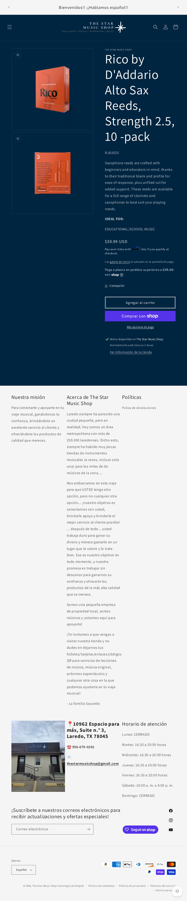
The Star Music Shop (44, 885)
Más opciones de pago (140, 327)
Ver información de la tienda (131, 352)
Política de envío (166, 890)
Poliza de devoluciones (139, 408)
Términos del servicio (163, 885)
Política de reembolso (101, 885)
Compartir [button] (117, 286)
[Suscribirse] (88, 829)
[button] (10, 27)
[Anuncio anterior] (9, 7)
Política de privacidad (132, 885)
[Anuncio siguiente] (178, 7)
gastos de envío (120, 261)
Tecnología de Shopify (70, 885)
